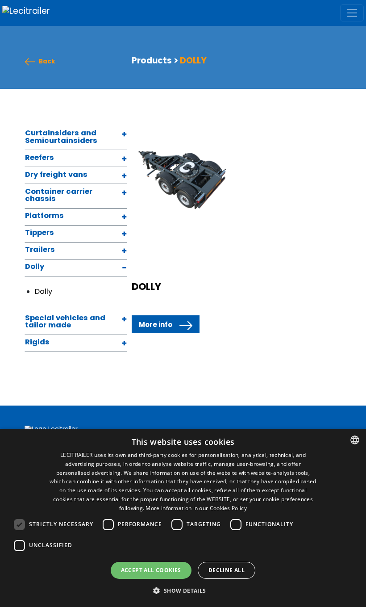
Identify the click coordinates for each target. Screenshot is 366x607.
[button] (183, 591)
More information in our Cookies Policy (196, 508)
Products (152, 60)
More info (155, 324)
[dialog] (183, 518)
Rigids (37, 342)
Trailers (40, 250)
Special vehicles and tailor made (65, 322)
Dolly (34, 267)
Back (47, 62)
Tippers (39, 233)
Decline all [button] (226, 570)
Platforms (44, 216)
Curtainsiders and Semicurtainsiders (61, 137)
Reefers (39, 158)
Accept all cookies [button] (151, 570)
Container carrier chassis (58, 196)
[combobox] (354, 439)
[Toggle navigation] (352, 12)
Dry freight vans (56, 175)
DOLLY (146, 286)
